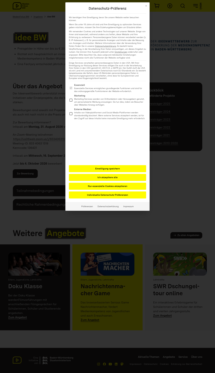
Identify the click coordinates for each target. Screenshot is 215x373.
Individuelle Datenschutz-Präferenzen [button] (107, 195)
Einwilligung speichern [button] (107, 168)
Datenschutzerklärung (105, 46)
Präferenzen (87, 206)
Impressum (128, 206)
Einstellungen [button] (121, 52)
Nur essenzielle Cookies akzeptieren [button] (107, 186)
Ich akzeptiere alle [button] (107, 177)
